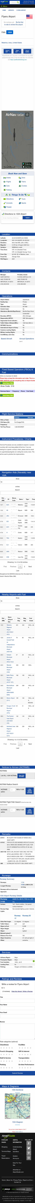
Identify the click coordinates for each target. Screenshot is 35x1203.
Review (2, 1022)
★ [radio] (1, 1047)
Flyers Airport (21, 10)
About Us (9, 1180)
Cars (8, 186)
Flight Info (17, 51)
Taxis (23, 178)
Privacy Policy (17, 1180)
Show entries (17, 482)
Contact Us (17, 1182)
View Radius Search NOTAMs (29, 791)
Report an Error (27, 1180)
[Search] (18, 2)
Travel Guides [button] (27, 51)
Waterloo (5, 42)
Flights (8, 181)
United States (17, 42)
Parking (9, 190)
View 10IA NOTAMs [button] (21, 775)
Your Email (3, 1012)
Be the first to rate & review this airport (13, 23)
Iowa (10, 42)
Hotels (8, 178)
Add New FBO (7, 383)
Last (17, 570)
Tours (23, 199)
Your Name (3, 1005)
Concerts (9, 203)
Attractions (10, 199)
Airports (11, 10)
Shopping (4, 1147)
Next (30, 566)
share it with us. (19, 1131)
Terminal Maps (6, 1151)
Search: (17, 490)
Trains (23, 181)
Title (1, 997)
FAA (3, 32)
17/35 (22, 882)
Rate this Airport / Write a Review (22, 991)
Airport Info (8, 51)
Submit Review (17, 1073)
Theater (9, 207)
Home (4, 10)
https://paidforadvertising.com (18, 59)
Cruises (24, 186)
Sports (23, 203)
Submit (28, 218)
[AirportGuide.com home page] (4, 1)
